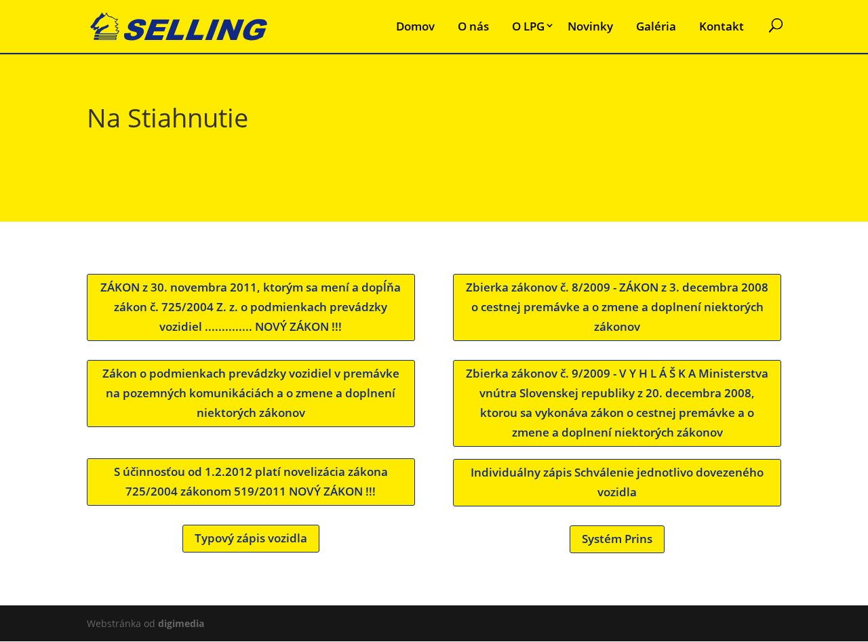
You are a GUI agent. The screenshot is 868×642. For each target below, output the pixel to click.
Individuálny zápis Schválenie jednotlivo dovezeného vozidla (617, 482)
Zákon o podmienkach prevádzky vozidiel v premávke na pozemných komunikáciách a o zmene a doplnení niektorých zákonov (250, 392)
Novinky (590, 26)
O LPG (528, 26)
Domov (415, 26)
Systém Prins (617, 538)
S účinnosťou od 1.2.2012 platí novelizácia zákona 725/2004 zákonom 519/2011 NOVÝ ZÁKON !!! (251, 481)
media (181, 623)
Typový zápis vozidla (251, 538)
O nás (473, 26)
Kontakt (721, 26)
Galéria (656, 26)
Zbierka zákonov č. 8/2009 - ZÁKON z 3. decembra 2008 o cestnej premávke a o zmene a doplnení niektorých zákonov (617, 306)
